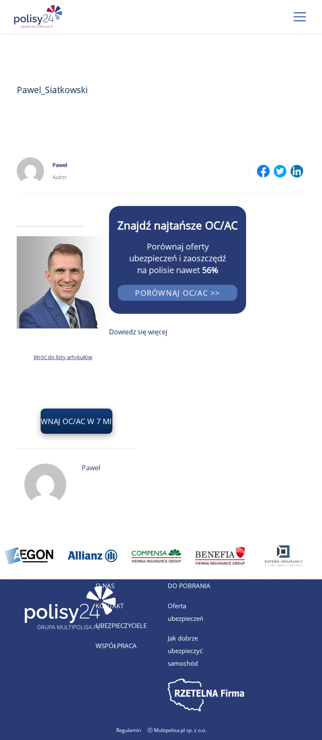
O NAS (105, 585)
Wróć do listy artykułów (63, 357)
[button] (299, 16)
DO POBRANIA (189, 585)
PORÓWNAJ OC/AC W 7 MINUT (76, 421)
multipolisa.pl (259, 585)
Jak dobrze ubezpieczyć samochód (185, 650)
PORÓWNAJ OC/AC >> (177, 293)
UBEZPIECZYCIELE (121, 625)
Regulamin (128, 730)
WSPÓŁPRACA (116, 645)
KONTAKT (110, 606)
